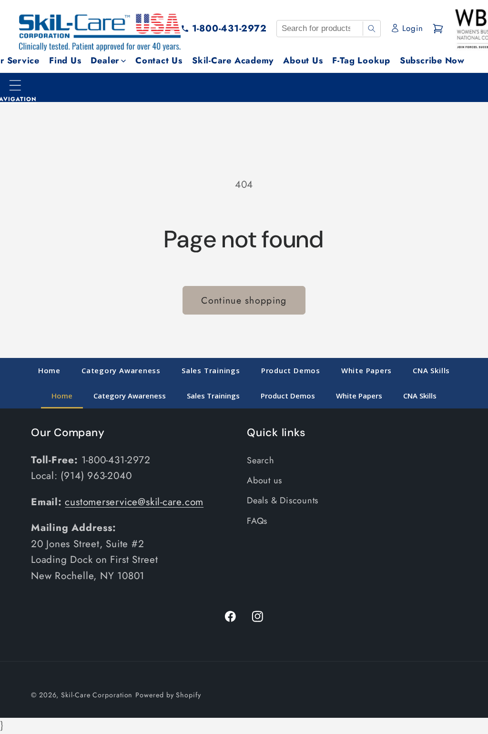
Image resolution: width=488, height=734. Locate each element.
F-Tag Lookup (361, 60)
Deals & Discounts (282, 500)
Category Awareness (121, 370)
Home (49, 370)
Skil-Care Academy (233, 60)
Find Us (65, 60)
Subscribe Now (432, 60)
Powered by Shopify (168, 695)
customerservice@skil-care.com (134, 502)
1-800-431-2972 (229, 28)
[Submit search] (371, 28)
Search (260, 460)
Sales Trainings (211, 370)
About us (264, 480)
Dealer (105, 60)
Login (412, 28)
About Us (303, 60)
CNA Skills (431, 370)
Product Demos (290, 370)
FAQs (257, 521)
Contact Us (159, 60)
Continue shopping (243, 300)
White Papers (366, 370)
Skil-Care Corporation (96, 695)
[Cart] (438, 28)
